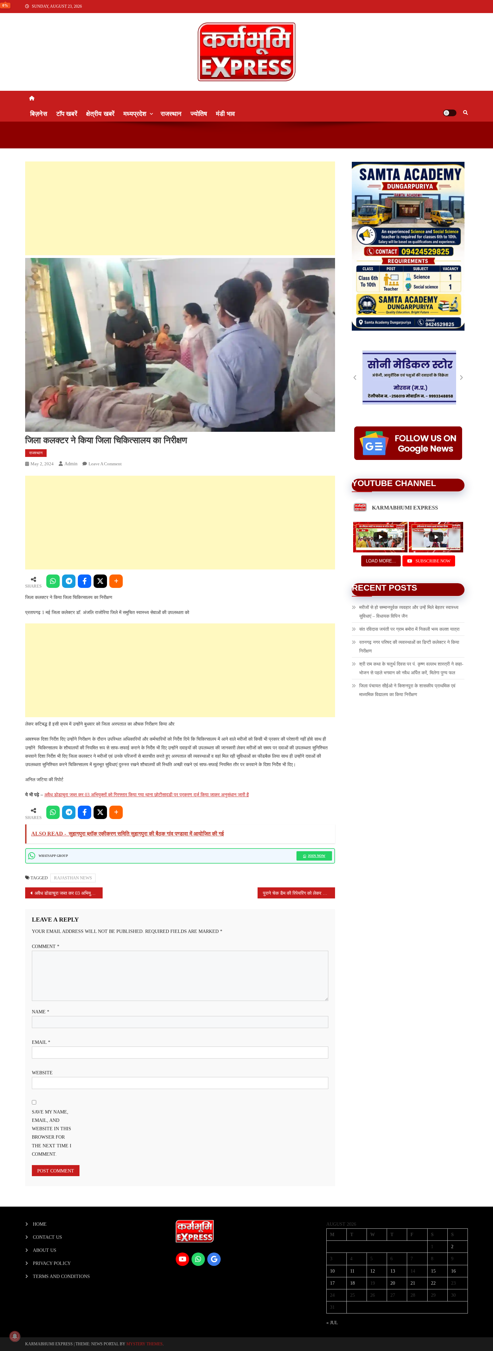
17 (332, 1283)
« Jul (332, 1322)
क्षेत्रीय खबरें (100, 113)
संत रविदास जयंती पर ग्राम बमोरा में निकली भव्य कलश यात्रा (409, 629)
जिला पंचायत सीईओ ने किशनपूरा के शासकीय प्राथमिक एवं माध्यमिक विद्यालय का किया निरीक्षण (407, 690)
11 (352, 1271)
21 (412, 1283)
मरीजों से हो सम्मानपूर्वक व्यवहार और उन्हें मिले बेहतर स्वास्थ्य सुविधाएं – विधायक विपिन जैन (408, 612)
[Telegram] (68, 581)
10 (332, 1271)
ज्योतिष (198, 113)
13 (392, 1271)
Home (40, 1224)
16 (453, 1271)
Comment (45, 946)
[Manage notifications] (14, 1336)
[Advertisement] (180, 208)
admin (70, 463)
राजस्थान (171, 113)
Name (40, 1011)
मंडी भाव (225, 113)
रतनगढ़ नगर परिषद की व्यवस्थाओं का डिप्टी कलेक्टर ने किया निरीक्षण (409, 647)
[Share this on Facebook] (84, 581)
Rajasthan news (73, 877)
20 (392, 1283)
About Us (44, 1250)
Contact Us (47, 1237)
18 (352, 1283)
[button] (355, 378)
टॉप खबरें (66, 113)
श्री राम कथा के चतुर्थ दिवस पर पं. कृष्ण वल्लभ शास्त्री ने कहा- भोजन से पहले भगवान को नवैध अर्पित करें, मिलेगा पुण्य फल (411, 668)
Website (42, 1072)
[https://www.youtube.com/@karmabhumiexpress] (182, 1259)
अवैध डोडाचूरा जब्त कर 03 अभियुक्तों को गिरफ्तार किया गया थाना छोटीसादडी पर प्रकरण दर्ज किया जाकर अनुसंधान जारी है (146, 794)
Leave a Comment (105, 463)
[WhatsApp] (53, 581)
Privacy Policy (52, 1263)
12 (372, 1271)
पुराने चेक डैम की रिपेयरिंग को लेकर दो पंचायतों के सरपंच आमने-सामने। (299, 893)
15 (433, 1271)
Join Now (316, 856)
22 (433, 1283)
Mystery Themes (144, 1344)
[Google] (214, 1259)
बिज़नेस (38, 113)
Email (41, 1042)
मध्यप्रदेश (134, 113)
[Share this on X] (100, 581)
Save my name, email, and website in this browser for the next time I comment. (51, 1133)
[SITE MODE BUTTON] (449, 113)
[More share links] (116, 581)
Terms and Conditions (61, 1276)
